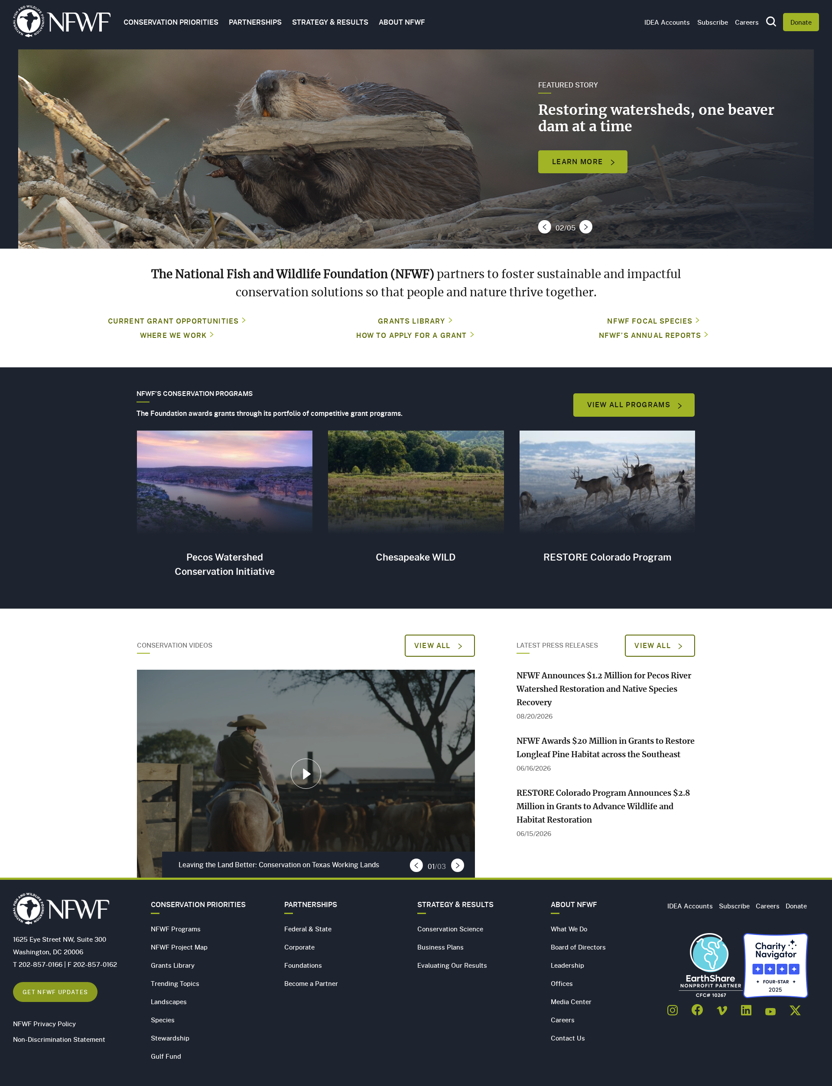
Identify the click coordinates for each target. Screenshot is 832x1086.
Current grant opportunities (173, 321)
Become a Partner (311, 983)
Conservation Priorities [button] (171, 22)
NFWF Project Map (179, 947)
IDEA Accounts (667, 22)
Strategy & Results (330, 22)
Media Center (571, 1001)
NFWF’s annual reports (650, 335)
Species (163, 1019)
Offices (562, 983)
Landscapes (169, 1001)
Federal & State (308, 929)
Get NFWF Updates (55, 992)
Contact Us (568, 1038)
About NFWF (574, 904)
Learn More (578, 161)
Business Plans (440, 947)
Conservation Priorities (198, 904)
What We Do (569, 929)
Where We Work (173, 335)
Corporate (299, 947)
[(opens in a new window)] (672, 1007)
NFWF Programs (176, 929)
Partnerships (255, 22)
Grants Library (411, 321)
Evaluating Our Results (452, 965)
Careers (747, 22)
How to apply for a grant (411, 335)
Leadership (567, 965)
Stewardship (170, 1038)
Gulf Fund (166, 1056)
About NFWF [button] (402, 22)
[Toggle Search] (771, 22)
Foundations (303, 965)
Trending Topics (175, 983)
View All (433, 645)
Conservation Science (450, 929)
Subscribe (712, 22)
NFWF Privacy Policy (44, 1023)
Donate (801, 22)
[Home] (61, 23)
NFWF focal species (649, 321)
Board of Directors (578, 947)
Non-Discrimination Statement (59, 1039)
